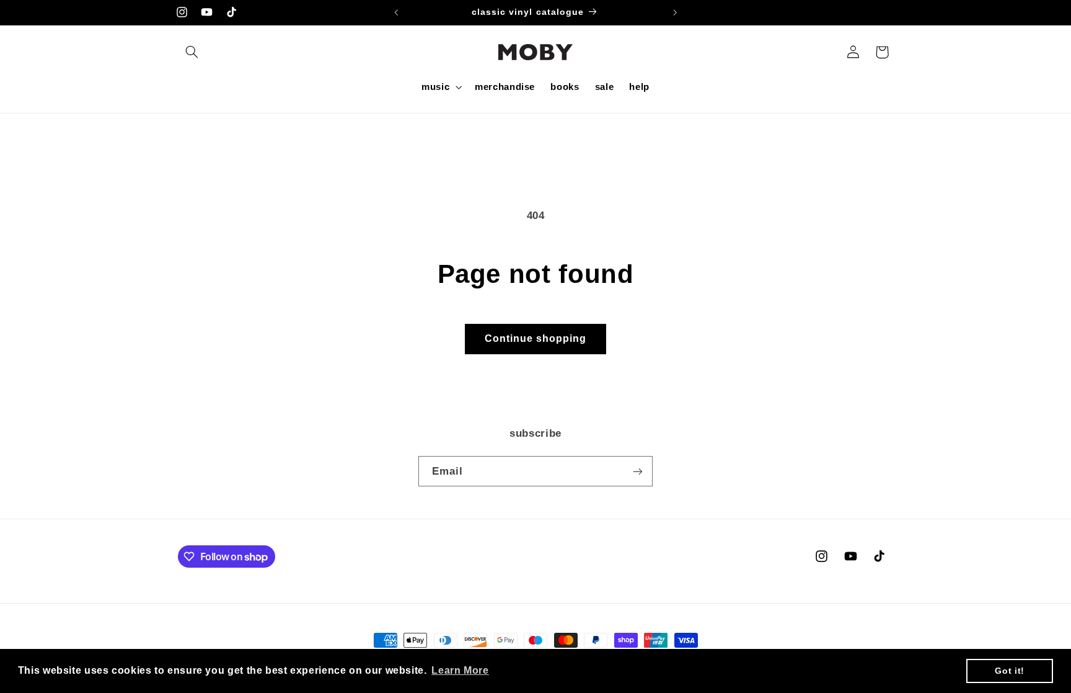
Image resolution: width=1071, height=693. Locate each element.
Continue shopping (536, 338)
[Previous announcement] (396, 12)
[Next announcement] (675, 12)
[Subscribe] (638, 471)
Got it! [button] (1009, 671)
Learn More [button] (459, 670)
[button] (192, 52)
